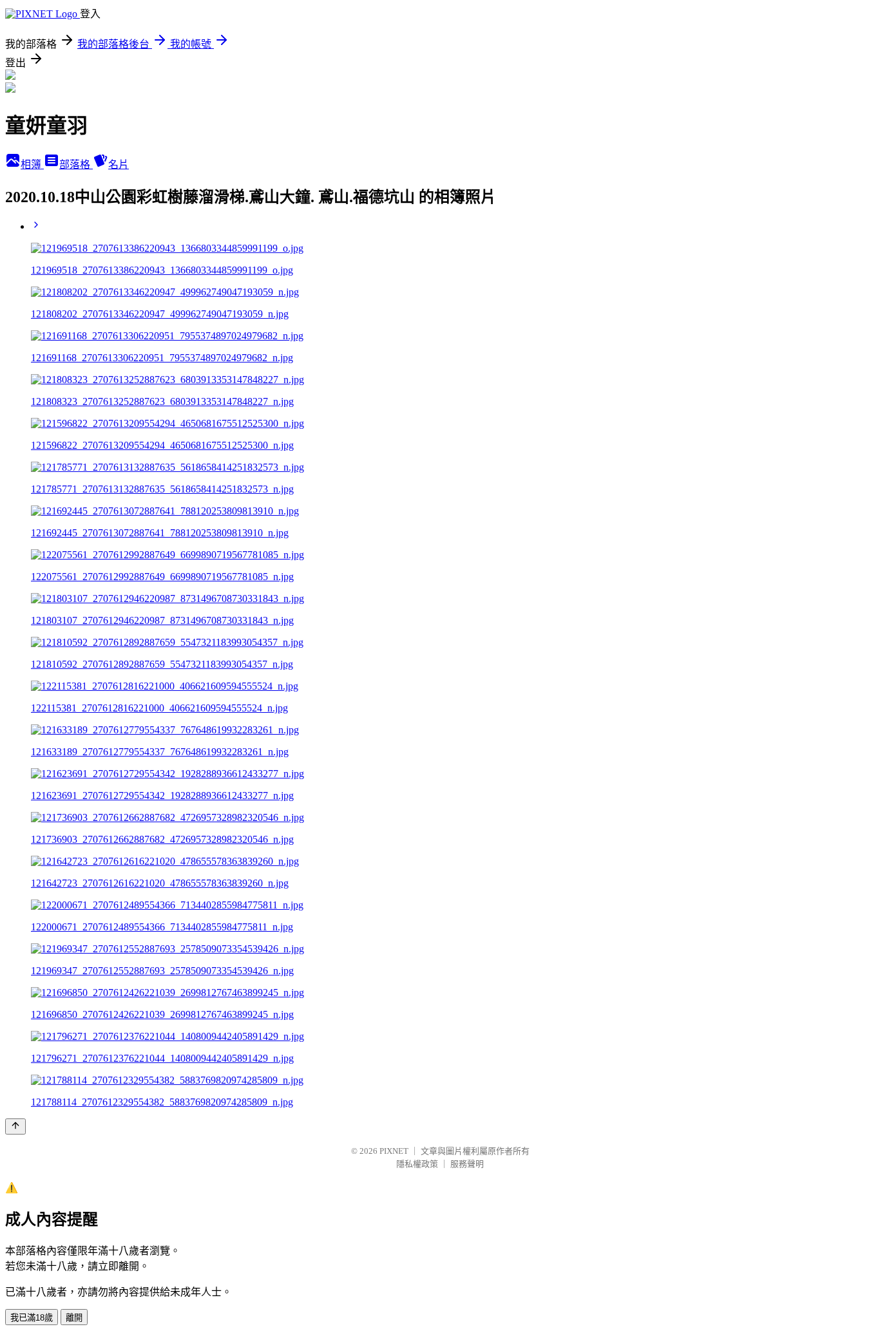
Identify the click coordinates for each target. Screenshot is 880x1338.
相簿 (32, 164)
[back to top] (15, 1126)
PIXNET (393, 1151)
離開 (74, 1318)
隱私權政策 (417, 1164)
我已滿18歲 (31, 1318)
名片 (118, 164)
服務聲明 (467, 1164)
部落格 (76, 164)
